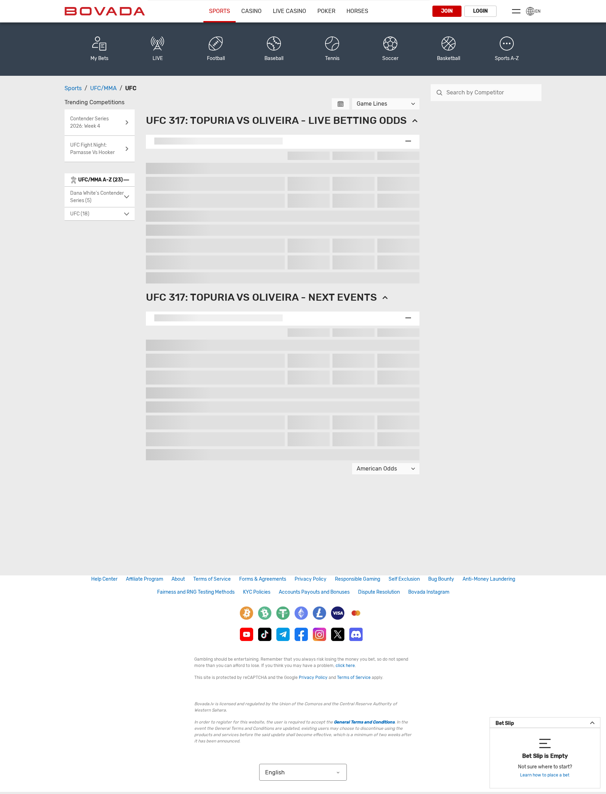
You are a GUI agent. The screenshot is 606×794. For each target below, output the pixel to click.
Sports (219, 11)
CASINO (251, 11)
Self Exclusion (404, 579)
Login (480, 11)
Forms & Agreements (262, 579)
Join (447, 11)
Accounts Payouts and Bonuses (314, 592)
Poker (326, 11)
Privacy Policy (310, 579)
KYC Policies (256, 592)
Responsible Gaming (357, 579)
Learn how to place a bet (545, 775)
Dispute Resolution (379, 592)
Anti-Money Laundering (489, 579)
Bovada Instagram (428, 592)
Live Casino (289, 11)
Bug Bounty (441, 579)
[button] (507, 49)
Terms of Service (212, 579)
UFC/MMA (103, 88)
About (178, 579)
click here (345, 665)
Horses (357, 11)
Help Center (104, 579)
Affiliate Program (144, 579)
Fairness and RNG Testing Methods (196, 592)
